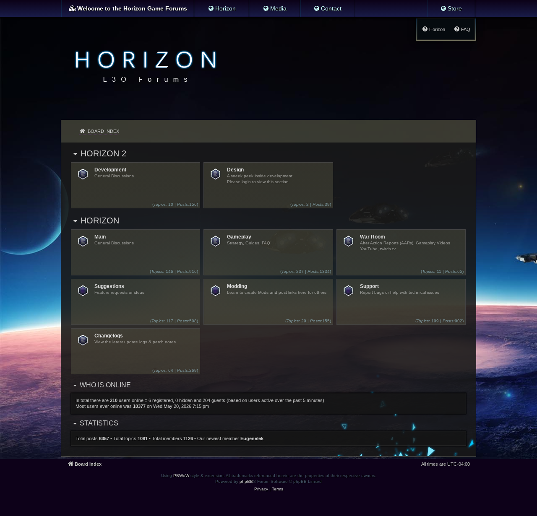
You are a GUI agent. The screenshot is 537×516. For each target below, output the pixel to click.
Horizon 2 (103, 153)
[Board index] (143, 65)
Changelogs (108, 336)
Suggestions (109, 286)
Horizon (100, 220)
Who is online (105, 385)
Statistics (99, 423)
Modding (237, 286)
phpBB (246, 481)
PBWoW (181, 475)
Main (100, 237)
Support (369, 286)
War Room (372, 237)
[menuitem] (221, 8)
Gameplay (239, 237)
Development (110, 170)
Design (235, 170)
